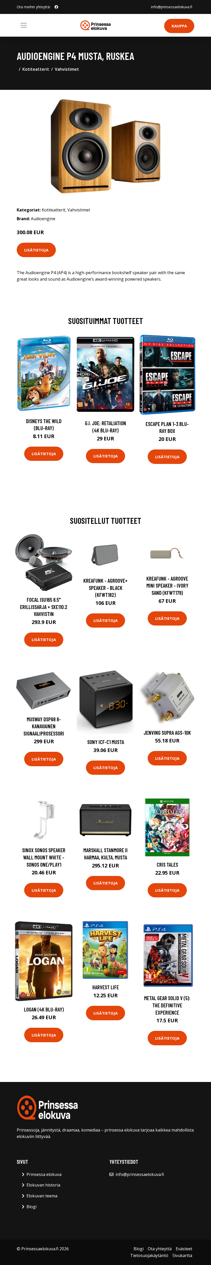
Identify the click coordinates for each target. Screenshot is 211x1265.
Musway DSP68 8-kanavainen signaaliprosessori (43, 726)
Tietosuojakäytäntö (149, 1255)
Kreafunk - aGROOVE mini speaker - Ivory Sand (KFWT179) (167, 585)
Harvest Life (105, 987)
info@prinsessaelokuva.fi (171, 6)
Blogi (32, 1206)
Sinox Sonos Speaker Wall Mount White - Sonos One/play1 (43, 857)
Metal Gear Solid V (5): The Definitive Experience (167, 1005)
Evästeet (184, 1249)
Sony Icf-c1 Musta (105, 742)
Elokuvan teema (42, 1196)
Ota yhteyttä (160, 1249)
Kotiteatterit (35, 69)
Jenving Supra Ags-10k (167, 732)
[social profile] (56, 7)
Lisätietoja (36, 249)
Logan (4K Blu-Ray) (44, 1009)
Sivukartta (182, 1255)
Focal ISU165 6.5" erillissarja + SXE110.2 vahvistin (43, 606)
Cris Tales (167, 864)
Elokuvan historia (43, 1185)
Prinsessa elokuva (44, 1174)
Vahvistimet (67, 69)
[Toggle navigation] (24, 25)
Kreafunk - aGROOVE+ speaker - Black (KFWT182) (105, 587)
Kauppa (179, 25)
